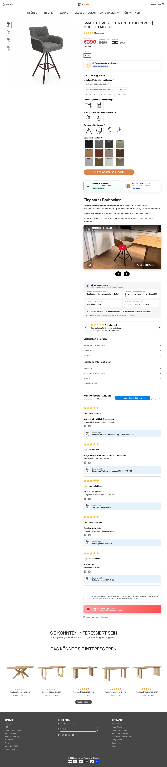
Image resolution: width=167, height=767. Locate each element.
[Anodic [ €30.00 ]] (120, 162)
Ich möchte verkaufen (120, 733)
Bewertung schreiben (133, 398)
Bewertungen (10, 749)
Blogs (114, 746)
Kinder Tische (117, 727)
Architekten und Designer (121, 736)
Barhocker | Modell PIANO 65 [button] (103, 507)
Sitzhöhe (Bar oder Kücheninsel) (98, 100)
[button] (89, 33)
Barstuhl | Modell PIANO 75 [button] (102, 544)
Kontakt (7, 743)
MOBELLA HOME (11, 746)
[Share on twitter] (89, 426)
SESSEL (79, 12)
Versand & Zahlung (12, 736)
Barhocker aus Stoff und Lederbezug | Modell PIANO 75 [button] (113, 435)
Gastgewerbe (117, 740)
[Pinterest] (66, 735)
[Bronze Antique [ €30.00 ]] (89, 153)
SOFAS (92, 12)
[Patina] (99, 144)
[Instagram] (69, 735)
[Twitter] (63, 735)
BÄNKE (64, 12)
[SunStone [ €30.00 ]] (110, 162)
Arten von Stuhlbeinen (94, 125)
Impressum (9, 740)
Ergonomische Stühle (119, 730)
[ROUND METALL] (110, 131)
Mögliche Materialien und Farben (99, 80)
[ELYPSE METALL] (120, 131)
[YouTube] (73, 735)
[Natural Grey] (110, 144)
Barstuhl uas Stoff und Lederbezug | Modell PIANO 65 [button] (112, 471)
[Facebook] (59, 735)
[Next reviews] (159, 327)
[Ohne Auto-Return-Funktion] (89, 118)
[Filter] (153, 398)
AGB (6, 727)
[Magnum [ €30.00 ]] (110, 153)
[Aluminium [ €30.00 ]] (89, 162)
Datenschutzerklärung (13, 730)
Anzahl (86, 51)
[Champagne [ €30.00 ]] (120, 144)
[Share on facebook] (85, 426)
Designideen (116, 743)
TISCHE (48, 12)
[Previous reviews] (85, 327)
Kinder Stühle (117, 724)
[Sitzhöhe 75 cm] (99, 106)
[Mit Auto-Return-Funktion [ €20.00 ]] (99, 118)
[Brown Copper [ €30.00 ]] (99, 153)
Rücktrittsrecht (10, 733)
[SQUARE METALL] (99, 131)
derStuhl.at (79, 758)
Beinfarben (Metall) (93, 138)
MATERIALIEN (108, 12)
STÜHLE (32, 12)
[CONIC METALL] (89, 131)
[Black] (89, 144)
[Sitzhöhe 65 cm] (89, 106)
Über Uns (8, 724)
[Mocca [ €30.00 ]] (120, 153)
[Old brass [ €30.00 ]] (99, 162)
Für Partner (131, 12)
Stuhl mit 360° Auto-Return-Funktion (101, 112)
